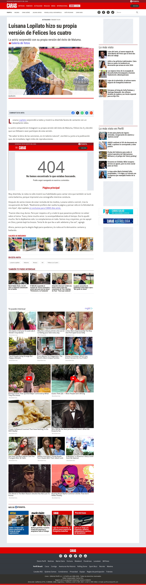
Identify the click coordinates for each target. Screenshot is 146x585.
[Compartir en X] (77, 112)
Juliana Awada (37, 12)
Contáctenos (63, 572)
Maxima (110, 566)
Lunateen (97, 561)
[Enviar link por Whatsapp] (82, 112)
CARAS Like (74, 5)
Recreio (102, 566)
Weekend (78, 561)
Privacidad (74, 572)
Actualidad (38, 6)
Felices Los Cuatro (53, 262)
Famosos (29, 6)
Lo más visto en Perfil (111, 128)
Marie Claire (60, 561)
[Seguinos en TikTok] (112, 12)
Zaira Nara (79, 12)
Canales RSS (38, 572)
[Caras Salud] (118, 214)
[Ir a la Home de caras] (12, 7)
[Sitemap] (85, 555)
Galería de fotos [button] (20, 43)
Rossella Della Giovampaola (53, 12)
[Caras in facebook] (103, 12)
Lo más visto (106, 47)
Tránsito (109, 572)
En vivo (135, 6)
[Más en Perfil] (20, 507)
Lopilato (23, 120)
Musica (35, 262)
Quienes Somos (50, 572)
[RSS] (80, 555)
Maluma (26, 262)
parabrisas (84, 513)
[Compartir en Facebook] (73, 112)
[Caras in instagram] (99, 12)
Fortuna (70, 561)
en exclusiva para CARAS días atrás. (45, 208)
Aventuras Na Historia (67, 566)
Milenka (17, 12)
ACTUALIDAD (46, 20)
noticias (18, 513)
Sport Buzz (93, 566)
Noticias (21, 6)
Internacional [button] (62, 6)
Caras (47, 566)
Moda (53, 6)
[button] (51, 72)
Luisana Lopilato (15, 262)
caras (62, 513)
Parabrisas (88, 561)
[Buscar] (137, 12)
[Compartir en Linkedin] (86, 112)
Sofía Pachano (68, 12)
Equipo (82, 572)
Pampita (9, 12)
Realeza (47, 6)
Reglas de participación (95, 572)
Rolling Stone (82, 566)
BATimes (106, 561)
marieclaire (40, 513)
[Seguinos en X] (108, 12)
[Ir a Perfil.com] (134, 2)
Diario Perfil (41, 561)
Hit (42, 262)
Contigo (54, 566)
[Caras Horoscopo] (118, 223)
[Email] (91, 112)
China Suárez (26, 12)
